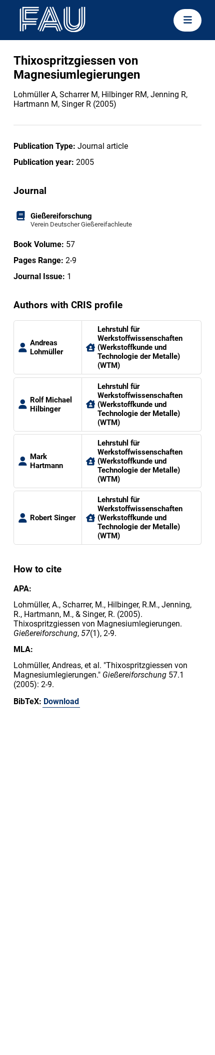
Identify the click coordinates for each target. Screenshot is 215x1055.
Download (61, 701)
